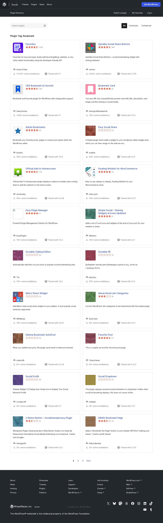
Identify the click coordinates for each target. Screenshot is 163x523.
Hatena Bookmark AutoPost (41, 334)
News (12, 484)
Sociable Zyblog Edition (38, 251)
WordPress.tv (75, 492)
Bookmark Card (106, 85)
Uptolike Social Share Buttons (114, 44)
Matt (129, 484)
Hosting (13, 488)
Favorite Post (105, 334)
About (12, 480)
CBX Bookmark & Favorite (39, 85)
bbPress (130, 488)
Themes (42, 484)
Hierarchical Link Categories (113, 293)
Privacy (13, 492)
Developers (73, 488)
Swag (100, 492)
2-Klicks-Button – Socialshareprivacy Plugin (49, 418)
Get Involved (102, 480)
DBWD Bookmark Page (110, 418)
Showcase (43, 480)
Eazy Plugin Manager (37, 210)
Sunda (37, 507)
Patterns (42, 492)
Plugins (42, 488)
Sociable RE (104, 251)
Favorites (31, 44)
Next (89, 461)
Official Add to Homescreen (41, 168)
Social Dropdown (107, 376)
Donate (101, 488)
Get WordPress (151, 4)
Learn (70, 480)
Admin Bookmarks (35, 127)
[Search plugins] (44, 25)
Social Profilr (32, 376)
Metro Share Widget (36, 293)
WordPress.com (134, 480)
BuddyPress (132, 492)
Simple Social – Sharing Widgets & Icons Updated (112, 212)
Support (71, 484)
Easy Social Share (107, 127)
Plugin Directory (17, 13)
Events (100, 484)
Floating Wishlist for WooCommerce (117, 168)
